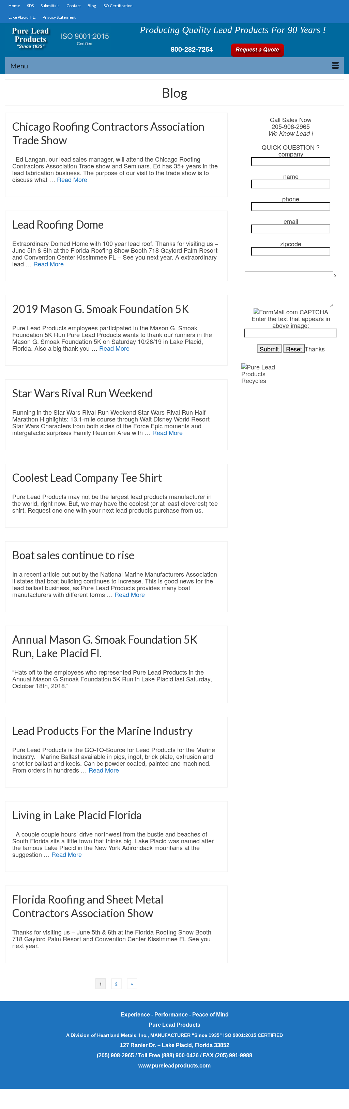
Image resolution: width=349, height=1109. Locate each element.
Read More (72, 179)
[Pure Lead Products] (58, 38)
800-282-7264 (192, 49)
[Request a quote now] (257, 49)
